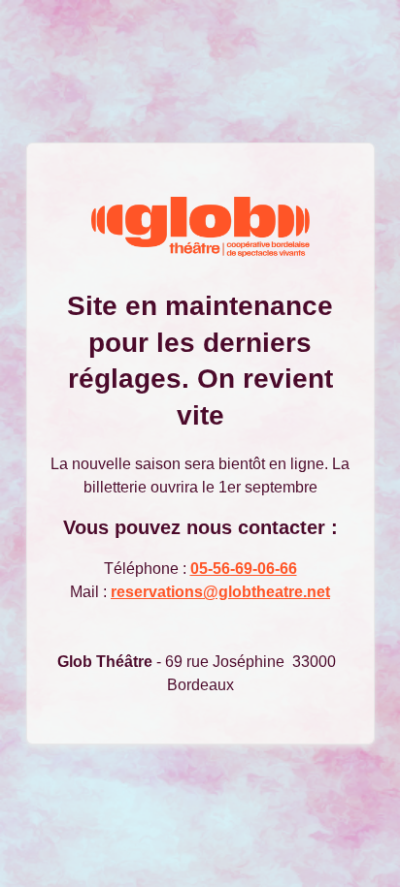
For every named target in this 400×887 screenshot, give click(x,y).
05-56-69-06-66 (243, 568)
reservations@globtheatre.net (220, 592)
